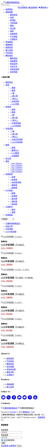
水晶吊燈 (14, 101)
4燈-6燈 (14, 96)
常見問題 (13, 72)
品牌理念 (9, 9)
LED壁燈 (14, 153)
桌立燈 (12, 28)
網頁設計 (26, 412)
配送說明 (13, 64)
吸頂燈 (12, 20)
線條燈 (13, 188)
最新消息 (10, 372)
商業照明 (13, 34)
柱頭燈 (13, 196)
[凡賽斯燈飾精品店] (11, 2)
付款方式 (13, 67)
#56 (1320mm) (16, 170)
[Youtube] (35, 397)
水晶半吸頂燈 (16, 139)
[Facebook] (30, 397)
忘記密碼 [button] (4, 446)
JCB (32, 412)
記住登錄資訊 (9, 440)
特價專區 (9, 42)
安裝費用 (13, 61)
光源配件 (13, 39)
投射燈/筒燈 (15, 182)
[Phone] (9, 397)
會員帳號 (4, 430)
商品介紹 (9, 226)
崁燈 (12, 177)
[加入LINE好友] (19, 397)
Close (19, 446)
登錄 (3, 443)
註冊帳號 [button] (12, 446)
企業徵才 (10, 375)
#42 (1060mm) (16, 165)
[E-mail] (3, 397)
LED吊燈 (14, 104)
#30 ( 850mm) (16, 163)
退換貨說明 (14, 69)
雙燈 (12, 90)
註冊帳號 (24, 8)
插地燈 (13, 204)
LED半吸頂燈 (16, 142)
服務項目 (9, 47)
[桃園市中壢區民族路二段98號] (14, 397)
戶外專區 (13, 37)
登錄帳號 (33, 8)
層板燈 (13, 185)
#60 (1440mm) (16, 172)
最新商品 (13, 15)
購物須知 (9, 56)
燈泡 (12, 210)
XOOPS (13, 412)
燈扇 (12, 31)
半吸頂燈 (13, 23)
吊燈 (12, 17)
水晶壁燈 (14, 156)
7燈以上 (14, 99)
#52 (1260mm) (16, 167)
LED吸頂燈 (15, 126)
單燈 (12, 88)
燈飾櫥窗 (9, 12)
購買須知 (13, 58)
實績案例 (9, 45)
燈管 (12, 212)
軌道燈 (13, 180)
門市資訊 (9, 53)
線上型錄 (9, 50)
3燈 (12, 93)
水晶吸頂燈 (15, 123)
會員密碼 (4, 435)
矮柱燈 (13, 201)
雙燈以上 (14, 150)
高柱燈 (13, 199)
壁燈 (12, 26)
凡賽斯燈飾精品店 (12, 224)
